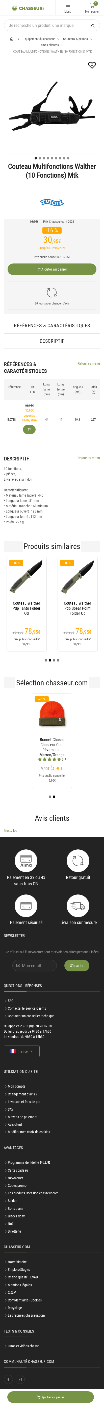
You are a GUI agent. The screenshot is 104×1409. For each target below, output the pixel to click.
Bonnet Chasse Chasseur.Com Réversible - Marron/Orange (52, 744)
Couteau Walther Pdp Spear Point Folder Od (77, 608)
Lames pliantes (49, 45)
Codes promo (17, 1185)
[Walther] (52, 202)
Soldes (12, 1201)
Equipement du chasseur (39, 39)
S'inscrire (77, 966)
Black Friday (16, 1216)
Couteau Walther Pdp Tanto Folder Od (26, 608)
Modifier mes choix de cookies (29, 1132)
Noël (11, 1224)
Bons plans (15, 1209)
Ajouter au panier (54, 269)
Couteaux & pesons (75, 39)
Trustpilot (10, 830)
